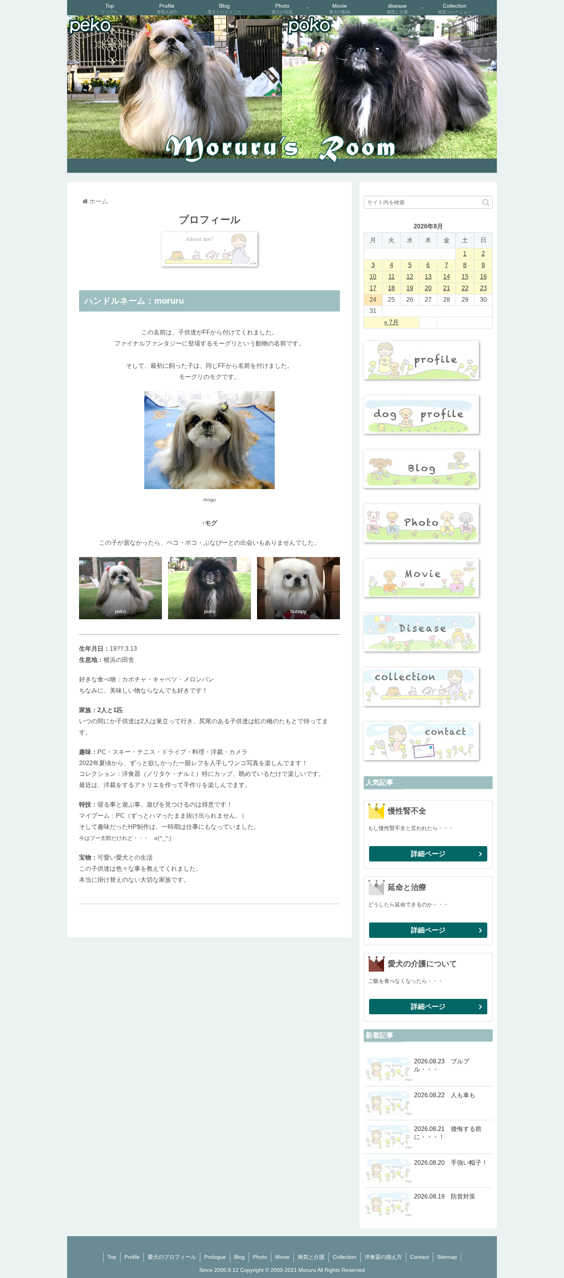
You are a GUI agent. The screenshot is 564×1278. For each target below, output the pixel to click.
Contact (419, 1257)
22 (465, 288)
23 (483, 288)
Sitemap (447, 1257)
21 (446, 288)
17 (372, 288)
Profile (132, 1257)
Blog (239, 1257)
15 (465, 276)
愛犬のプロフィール (172, 1257)
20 (428, 288)
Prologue (215, 1257)
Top (111, 1257)
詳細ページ (428, 854)
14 (446, 276)
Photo (260, 1257)
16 (483, 276)
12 (409, 276)
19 (409, 288)
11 (391, 276)
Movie (282, 1257)
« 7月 (391, 322)
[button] (486, 202)
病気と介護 (311, 1257)
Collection (344, 1257)
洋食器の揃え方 (383, 1257)
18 (391, 288)
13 (428, 276)
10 (372, 276)
